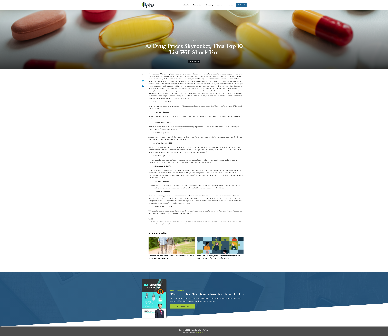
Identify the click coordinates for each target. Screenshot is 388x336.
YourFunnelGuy (200, 333)
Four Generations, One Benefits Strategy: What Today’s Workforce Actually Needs (220, 249)
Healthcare (194, 61)
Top (383, 331)
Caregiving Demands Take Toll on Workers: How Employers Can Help (172, 249)
